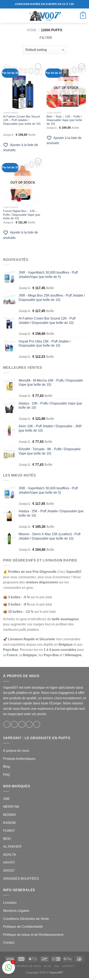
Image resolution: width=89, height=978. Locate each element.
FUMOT (9, 830)
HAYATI (9, 862)
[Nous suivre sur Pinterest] (36, 724)
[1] (8, 969)
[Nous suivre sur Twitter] (21, 724)
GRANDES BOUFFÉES (21, 878)
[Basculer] (84, 878)
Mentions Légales (16, 910)
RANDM (9, 823)
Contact (8, 942)
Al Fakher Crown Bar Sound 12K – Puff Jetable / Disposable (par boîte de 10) (22, 120)
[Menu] (5, 16)
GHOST (9, 870)
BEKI (7, 838)
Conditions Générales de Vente (26, 919)
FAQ (6, 774)
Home (32, 30)
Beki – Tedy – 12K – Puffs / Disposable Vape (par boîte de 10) (64, 120)
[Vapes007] (44, 15)
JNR (6, 799)
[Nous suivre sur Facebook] (7, 724)
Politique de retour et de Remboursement (33, 934)
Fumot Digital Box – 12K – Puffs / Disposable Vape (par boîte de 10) (21, 214)
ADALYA (9, 854)
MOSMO (9, 814)
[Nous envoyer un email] (29, 724)
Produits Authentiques (19, 758)
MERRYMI (11, 806)
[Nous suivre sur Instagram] (14, 724)
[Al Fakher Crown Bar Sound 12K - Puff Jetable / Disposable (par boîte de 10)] (22, 85)
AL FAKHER (12, 846)
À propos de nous (16, 750)
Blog (6, 766)
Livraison (10, 902)
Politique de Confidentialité (23, 926)
